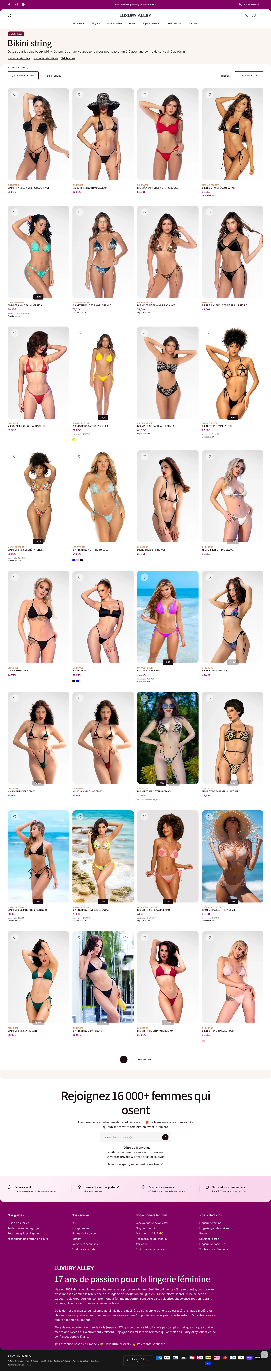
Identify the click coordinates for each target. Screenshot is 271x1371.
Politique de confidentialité (41, 1361)
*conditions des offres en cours (28, 1238)
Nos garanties (80, 1228)
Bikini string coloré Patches (25, 549)
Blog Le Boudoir (145, 1228)
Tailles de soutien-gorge (23, 1228)
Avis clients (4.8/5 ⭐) (149, 1233)
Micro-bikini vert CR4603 (22, 791)
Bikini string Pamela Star (217, 426)
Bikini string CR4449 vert (22, 1030)
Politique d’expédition (81, 1361)
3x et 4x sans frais (83, 1249)
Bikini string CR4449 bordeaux (155, 1030)
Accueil (11, 67)
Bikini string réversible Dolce (90, 910)
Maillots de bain (16, 34)
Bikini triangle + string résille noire (224, 305)
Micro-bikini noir (18, 670)
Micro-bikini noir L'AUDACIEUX (89, 187)
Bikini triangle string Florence (91, 305)
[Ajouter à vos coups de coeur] (15, 94)
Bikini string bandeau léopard (155, 426)
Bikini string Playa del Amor (154, 910)
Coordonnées (96, 1361)
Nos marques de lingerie (151, 1238)
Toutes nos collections (213, 1249)
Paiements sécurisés (85, 1244)
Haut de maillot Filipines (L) (219, 910)
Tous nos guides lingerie (23, 1233)
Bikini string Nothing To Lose (90, 549)
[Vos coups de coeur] (253, 15)
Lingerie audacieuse (212, 1244)
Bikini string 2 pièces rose (218, 1030)
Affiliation (141, 1244)
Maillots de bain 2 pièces (46, 58)
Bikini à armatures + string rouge (157, 187)
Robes (203, 1233)
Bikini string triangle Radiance (156, 305)
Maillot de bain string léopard (221, 791)
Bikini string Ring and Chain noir (27, 910)
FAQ (74, 1223)
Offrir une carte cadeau (150, 1249)
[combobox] (251, 4)
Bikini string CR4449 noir (87, 1030)
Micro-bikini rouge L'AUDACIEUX (26, 426)
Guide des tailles (18, 1223)
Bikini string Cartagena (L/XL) (90, 426)
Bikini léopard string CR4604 (154, 791)
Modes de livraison (84, 1233)
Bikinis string (68, 58)
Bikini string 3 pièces (214, 670)
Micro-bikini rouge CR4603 (88, 791)
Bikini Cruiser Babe (148, 670)
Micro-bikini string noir (151, 549)
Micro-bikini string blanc (217, 549)
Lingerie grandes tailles (214, 1228)
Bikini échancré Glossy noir (219, 187)
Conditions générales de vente (19, 1365)
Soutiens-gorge (209, 1238)
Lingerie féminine (210, 1223)
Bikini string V (80, 670)
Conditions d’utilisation (62, 1361)
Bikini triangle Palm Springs (25, 305)
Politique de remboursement (18, 1361)
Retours (76, 1238)
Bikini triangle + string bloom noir (29, 187)
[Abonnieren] (165, 1137)
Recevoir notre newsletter (151, 1223)
